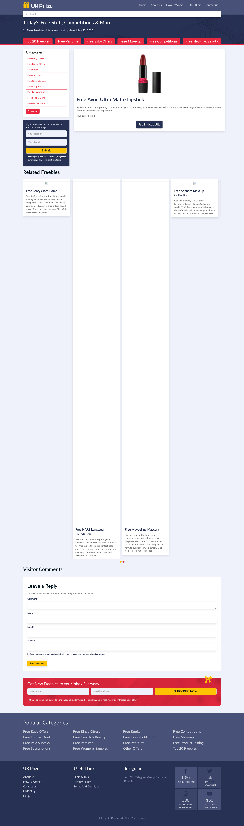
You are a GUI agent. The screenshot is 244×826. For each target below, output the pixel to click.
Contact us (211, 5)
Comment (32, 599)
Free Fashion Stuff (36, 92)
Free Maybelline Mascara (142, 529)
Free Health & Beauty (202, 41)
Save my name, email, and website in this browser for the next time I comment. (68, 654)
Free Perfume (68, 41)
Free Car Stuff (34, 75)
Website (31, 641)
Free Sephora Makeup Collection (189, 193)
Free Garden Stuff (36, 103)
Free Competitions (163, 41)
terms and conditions (85, 700)
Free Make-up (130, 41)
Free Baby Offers (99, 41)
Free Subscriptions (37, 748)
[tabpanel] (146, 367)
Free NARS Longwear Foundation (89, 532)
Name (31, 613)
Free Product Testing (188, 743)
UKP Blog (195, 5)
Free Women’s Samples (90, 748)
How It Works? (175, 5)
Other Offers (132, 748)
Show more (33, 111)
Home (142, 5)
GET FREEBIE (149, 124)
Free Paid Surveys (36, 743)
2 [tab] (123, 562)
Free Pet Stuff (133, 743)
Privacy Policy (82, 781)
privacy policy (67, 700)
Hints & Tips (81, 777)
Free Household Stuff (139, 737)
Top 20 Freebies (38, 41)
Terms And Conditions (87, 786)
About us (156, 5)
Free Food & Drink (36, 98)
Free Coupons (34, 87)
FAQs (26, 796)
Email (30, 627)
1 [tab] (121, 562)
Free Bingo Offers (36, 64)
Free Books (32, 70)
